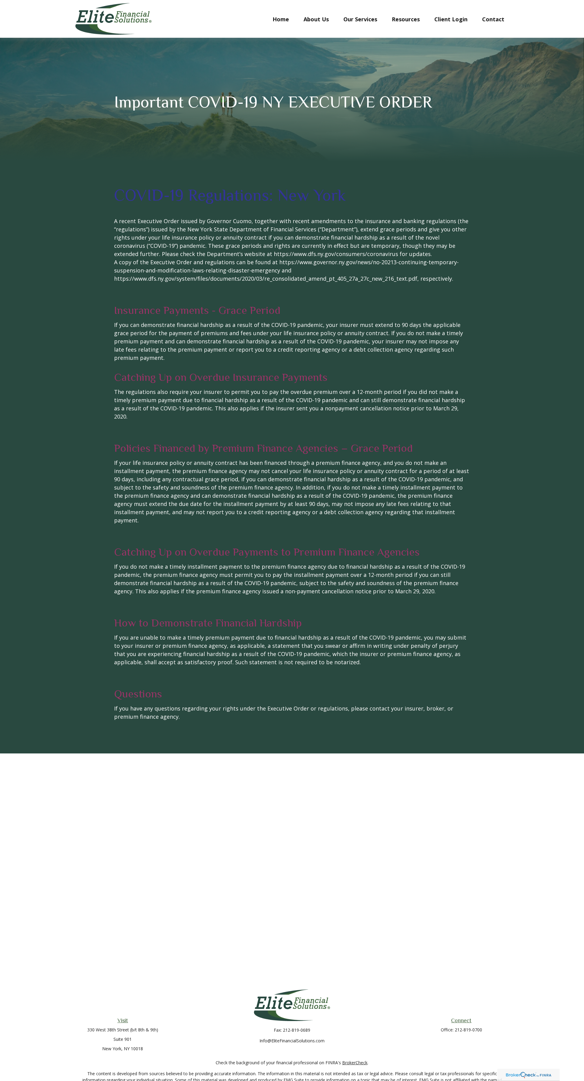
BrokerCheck (354, 1062)
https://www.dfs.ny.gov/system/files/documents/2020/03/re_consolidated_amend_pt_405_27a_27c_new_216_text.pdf (265, 278)
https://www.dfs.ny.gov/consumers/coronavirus (336, 254)
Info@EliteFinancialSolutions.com (292, 1041)
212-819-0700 (468, 1030)
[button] (281, 19)
